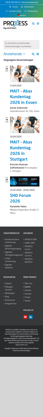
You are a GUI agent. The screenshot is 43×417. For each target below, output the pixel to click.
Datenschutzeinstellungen (21, 350)
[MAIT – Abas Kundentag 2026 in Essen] (24, 73)
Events (27, 286)
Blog (7, 296)
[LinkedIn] (31, 317)
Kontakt (28, 293)
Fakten (28, 300)
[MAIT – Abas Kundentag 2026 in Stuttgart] (24, 125)
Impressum (15, 348)
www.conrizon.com (22, 345)
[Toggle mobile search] (33, 23)
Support (8, 283)
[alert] (21, 44)
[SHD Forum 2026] (24, 181)
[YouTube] (25, 317)
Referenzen (10, 300)
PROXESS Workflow (29, 260)
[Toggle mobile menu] (38, 23)
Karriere (28, 290)
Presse (27, 297)
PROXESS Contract (29, 254)
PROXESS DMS (31, 239)
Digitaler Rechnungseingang (12, 247)
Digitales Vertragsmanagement (12, 253)
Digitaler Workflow (9, 266)
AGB (21, 348)
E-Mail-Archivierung (10, 260)
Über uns (28, 283)
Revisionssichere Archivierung (12, 241)
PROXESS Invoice (29, 248)
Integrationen (10, 303)
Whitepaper (10, 293)
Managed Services (9, 288)
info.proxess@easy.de (30, 2)
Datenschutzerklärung (31, 348)
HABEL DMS (30, 243)
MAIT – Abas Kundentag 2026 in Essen (23, 96)
